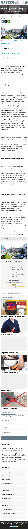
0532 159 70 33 (8, 53)
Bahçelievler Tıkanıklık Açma (9, 353)
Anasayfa (9, 11)
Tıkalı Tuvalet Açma (7, 334)
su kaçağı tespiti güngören (14, 293)
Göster (9, 48)
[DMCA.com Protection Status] (14, 527)
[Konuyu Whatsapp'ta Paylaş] (8, 21)
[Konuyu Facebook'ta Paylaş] (2, 21)
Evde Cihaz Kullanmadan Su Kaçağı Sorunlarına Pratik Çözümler (11, 371)
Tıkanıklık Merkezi (17, 11)
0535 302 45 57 (18, 53)
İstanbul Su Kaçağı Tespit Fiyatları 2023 (13, 316)
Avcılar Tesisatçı (6, 390)
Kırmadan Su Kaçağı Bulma (9, 408)
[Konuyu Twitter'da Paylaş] (5, 21)
